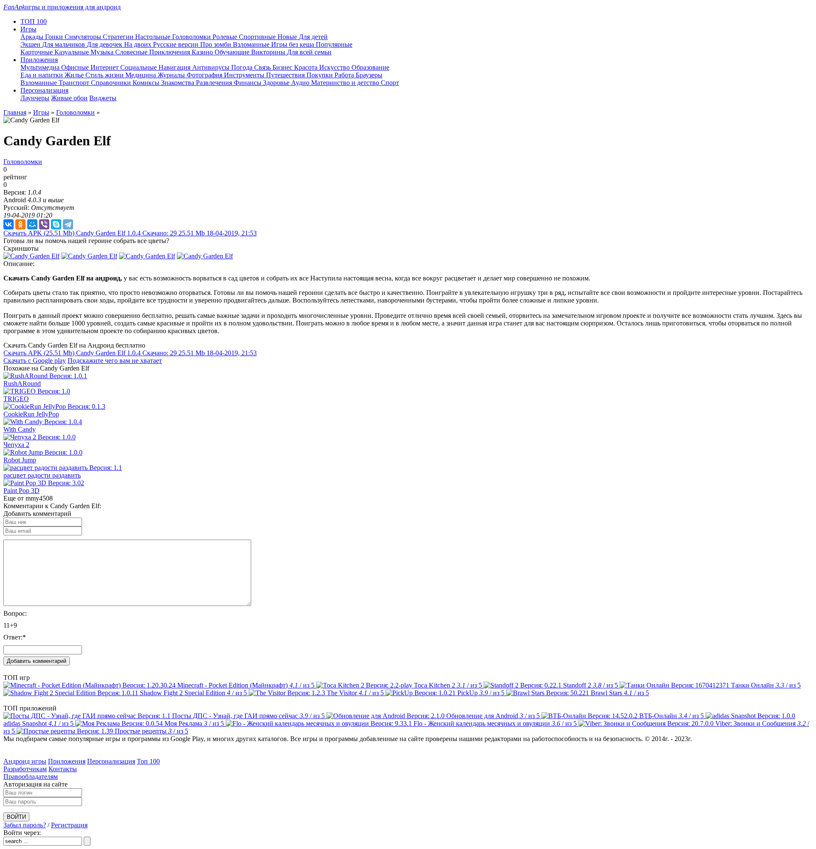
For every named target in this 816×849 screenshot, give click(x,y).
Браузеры (369, 75)
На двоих (138, 44)
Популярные (334, 44)
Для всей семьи (309, 52)
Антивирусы (211, 67)
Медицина (141, 75)
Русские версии (176, 44)
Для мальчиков (64, 44)
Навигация (175, 67)
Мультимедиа (40, 67)
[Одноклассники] (20, 224)
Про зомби (216, 44)
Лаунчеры (34, 98)
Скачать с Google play (34, 360)
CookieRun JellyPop (31, 414)
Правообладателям (30, 776)
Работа (345, 75)
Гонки (55, 36)
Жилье (75, 75)
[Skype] (56, 224)
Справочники (112, 82)
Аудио (301, 82)
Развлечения (215, 82)
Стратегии (119, 36)
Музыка (103, 52)
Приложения (66, 761)
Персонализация (111, 761)
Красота (306, 67)
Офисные (76, 67)
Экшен (31, 44)
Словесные (132, 52)
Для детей (313, 36)
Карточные (37, 52)
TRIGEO (16, 398)
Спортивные (258, 36)
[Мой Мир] (32, 224)
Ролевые (225, 36)
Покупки (320, 75)
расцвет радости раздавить (42, 475)
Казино (203, 52)
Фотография (205, 75)
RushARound (22, 383)
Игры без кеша (293, 44)
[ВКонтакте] (8, 224)
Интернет (105, 67)
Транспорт (75, 82)
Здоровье (277, 82)
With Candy (19, 429)
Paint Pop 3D (21, 490)
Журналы (172, 75)
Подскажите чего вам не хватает (115, 360)
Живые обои (69, 98)
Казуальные (72, 52)
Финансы (248, 82)
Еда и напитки (42, 75)
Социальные (139, 67)
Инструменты (245, 75)
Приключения (170, 52)
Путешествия (286, 75)
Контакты (62, 769)
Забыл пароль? (24, 825)
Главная (14, 112)
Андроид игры (24, 761)
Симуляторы (84, 36)
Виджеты (102, 98)
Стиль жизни (105, 75)
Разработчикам (25, 769)
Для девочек (105, 44)
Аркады (32, 36)
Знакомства (178, 82)
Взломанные (252, 44)
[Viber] (44, 224)
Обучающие (233, 52)
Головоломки (192, 36)
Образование (370, 67)
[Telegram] (68, 224)
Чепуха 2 (16, 444)
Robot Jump (19, 460)
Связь (263, 67)
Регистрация (69, 825)
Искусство (335, 67)
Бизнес (283, 67)
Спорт (390, 82)
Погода (242, 67)
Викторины (269, 52)
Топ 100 (148, 761)
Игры (41, 112)
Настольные (153, 36)
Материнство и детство (346, 82)
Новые (288, 36)
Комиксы (147, 82)
